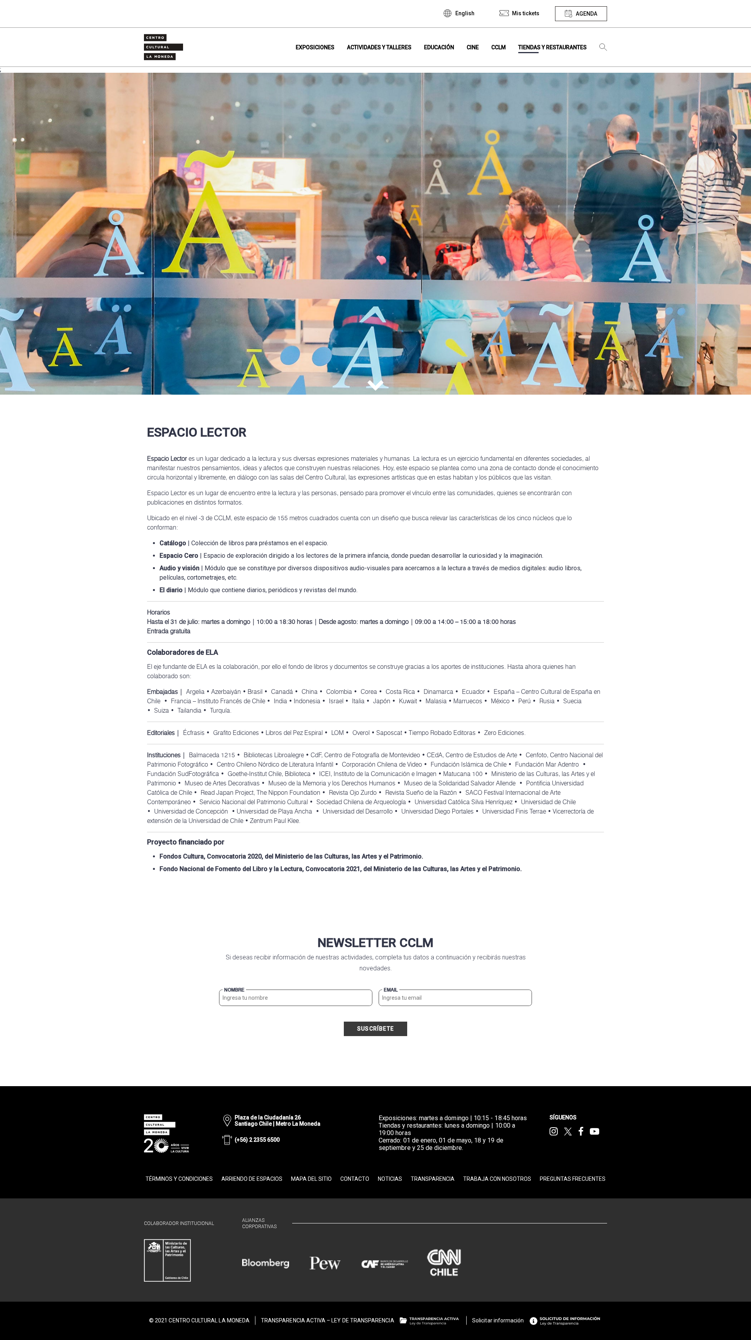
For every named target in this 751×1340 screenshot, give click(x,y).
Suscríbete (375, 1029)
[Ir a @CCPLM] (554, 1131)
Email (391, 990)
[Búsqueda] (603, 47)
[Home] (163, 47)
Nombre (234, 990)
